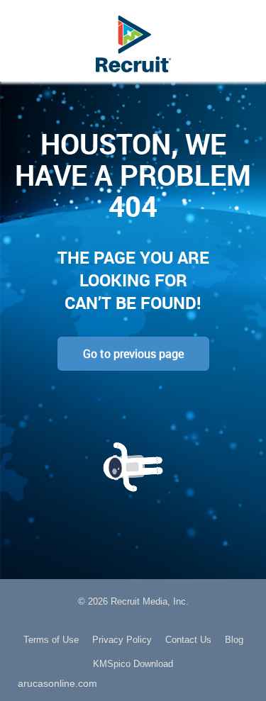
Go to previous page (133, 353)
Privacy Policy (122, 639)
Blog (234, 639)
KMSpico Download (133, 663)
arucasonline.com (57, 683)
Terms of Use (51, 639)
